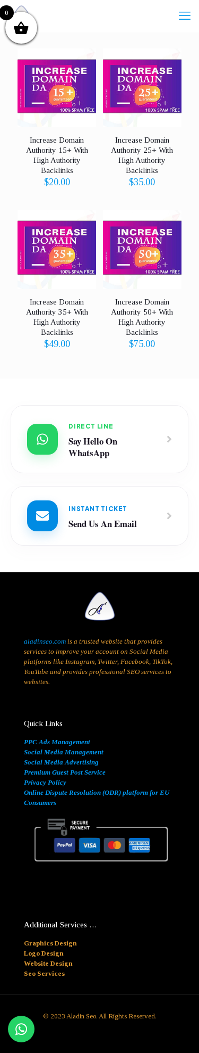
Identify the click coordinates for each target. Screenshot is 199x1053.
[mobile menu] (185, 16)
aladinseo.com (45, 641)
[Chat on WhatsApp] (21, 1029)
